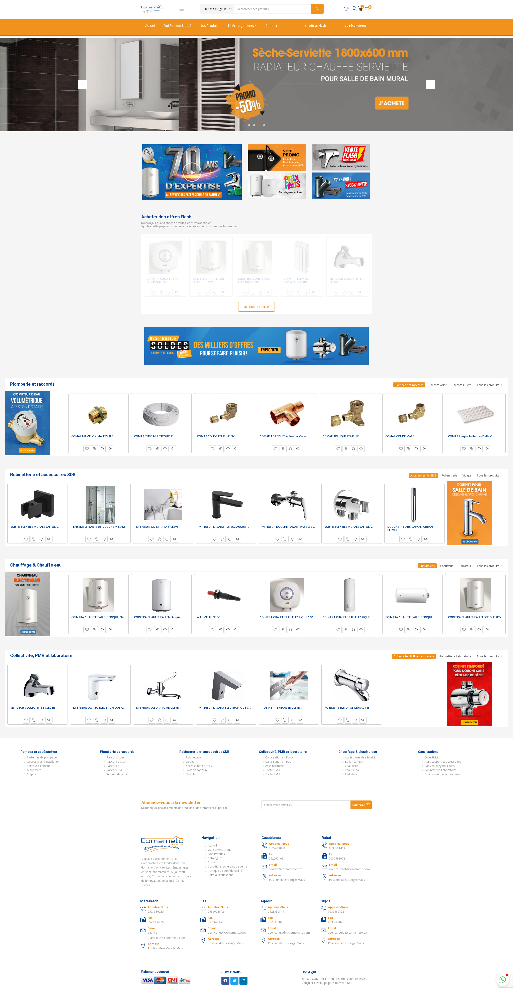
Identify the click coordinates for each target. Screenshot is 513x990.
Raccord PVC (114, 770)
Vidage (467, 475)
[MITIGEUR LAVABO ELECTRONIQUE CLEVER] (100, 686)
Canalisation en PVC (278, 761)
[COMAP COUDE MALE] (413, 414)
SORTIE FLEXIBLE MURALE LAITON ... (35, 527)
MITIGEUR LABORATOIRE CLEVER (158, 707)
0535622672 (216, 911)
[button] (217, 8)
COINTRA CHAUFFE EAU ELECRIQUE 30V (208, 280)
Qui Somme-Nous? (178, 25)
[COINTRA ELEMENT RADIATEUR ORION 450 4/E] (302, 257)
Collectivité (431, 757)
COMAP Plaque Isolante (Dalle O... (471, 436)
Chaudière (351, 766)
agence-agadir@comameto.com (289, 932)
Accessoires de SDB (423, 475)
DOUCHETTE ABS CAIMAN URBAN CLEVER (410, 528)
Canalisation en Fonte (279, 757)
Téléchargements (241, 25)
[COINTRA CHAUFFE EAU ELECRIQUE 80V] (256, 257)
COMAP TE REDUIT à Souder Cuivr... (284, 436)
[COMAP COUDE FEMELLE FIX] (224, 414)
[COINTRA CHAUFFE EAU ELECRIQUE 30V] (211, 257)
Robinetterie (449, 475)
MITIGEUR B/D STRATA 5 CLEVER (158, 527)
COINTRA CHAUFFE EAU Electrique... (158, 617)
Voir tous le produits (256, 307)
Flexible (190, 774)
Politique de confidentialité (225, 871)
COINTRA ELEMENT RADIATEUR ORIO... (297, 280)
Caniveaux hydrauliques (439, 766)
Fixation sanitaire (197, 770)
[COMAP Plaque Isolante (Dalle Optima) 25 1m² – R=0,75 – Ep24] (475, 414)
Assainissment (274, 766)
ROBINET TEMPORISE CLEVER (282, 707)
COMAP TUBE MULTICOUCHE (153, 436)
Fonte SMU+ (273, 774)
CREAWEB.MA (342, 983)
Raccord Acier (437, 385)
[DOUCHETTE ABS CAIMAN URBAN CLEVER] (414, 505)
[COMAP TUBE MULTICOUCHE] (161, 414)
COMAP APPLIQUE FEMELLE (341, 436)
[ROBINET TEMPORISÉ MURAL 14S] (352, 686)
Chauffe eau (427, 566)
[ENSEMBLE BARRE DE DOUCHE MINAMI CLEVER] (100, 505)
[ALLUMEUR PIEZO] (224, 595)
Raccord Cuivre (461, 385)
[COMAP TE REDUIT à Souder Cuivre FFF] (287, 414)
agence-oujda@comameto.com (348, 932)
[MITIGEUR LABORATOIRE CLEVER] (163, 686)
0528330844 (276, 911)
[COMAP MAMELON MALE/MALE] (98, 414)
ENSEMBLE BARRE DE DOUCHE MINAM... (100, 527)
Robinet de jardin (117, 774)
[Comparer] (169, 292)
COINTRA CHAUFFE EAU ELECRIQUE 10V (162, 280)
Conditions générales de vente (227, 866)
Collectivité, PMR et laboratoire (414, 656)
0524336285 (156, 911)
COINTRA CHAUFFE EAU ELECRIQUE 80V (254, 280)
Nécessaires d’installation (43, 761)
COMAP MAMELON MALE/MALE (92, 436)
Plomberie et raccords (409, 385)
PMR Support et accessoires (442, 761)
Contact (271, 25)
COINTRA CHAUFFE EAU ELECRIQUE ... (348, 617)
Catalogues (215, 858)
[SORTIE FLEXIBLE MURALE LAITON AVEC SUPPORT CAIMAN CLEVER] (352, 505)
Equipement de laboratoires (442, 774)
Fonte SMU (272, 770)
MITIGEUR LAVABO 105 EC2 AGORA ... (224, 527)
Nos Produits (209, 25)
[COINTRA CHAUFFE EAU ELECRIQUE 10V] (165, 257)
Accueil (150, 25)
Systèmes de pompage (42, 757)
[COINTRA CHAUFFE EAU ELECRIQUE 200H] (413, 595)
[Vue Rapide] (176, 292)
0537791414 (337, 848)
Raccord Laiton (116, 761)
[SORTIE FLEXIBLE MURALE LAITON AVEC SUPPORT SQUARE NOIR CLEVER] (38, 505)
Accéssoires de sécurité (360, 757)
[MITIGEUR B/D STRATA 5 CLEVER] (163, 505)
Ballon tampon (354, 761)
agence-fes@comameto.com (227, 932)
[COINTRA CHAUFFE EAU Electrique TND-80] (161, 595)
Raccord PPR (114, 766)
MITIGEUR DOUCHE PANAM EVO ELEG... (288, 527)
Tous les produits (488, 385)
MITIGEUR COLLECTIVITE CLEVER (346, 280)
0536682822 (336, 911)
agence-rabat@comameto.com (349, 869)
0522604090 (277, 848)
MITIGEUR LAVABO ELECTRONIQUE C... (99, 707)
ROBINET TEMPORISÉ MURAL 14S (347, 707)
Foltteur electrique (38, 766)
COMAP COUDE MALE (399, 436)
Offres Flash (317, 25)
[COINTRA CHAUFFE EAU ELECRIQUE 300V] (350, 595)
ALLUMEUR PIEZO (208, 617)
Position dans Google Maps (287, 880)
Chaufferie (446, 566)
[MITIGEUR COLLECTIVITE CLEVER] (348, 257)
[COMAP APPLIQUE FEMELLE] (350, 414)
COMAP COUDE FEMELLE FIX (216, 436)
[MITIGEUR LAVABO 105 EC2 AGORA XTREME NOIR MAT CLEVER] (226, 505)
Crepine (32, 774)
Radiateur (465, 566)
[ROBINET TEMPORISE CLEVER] (289, 686)
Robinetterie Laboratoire (455, 656)
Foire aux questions (220, 875)
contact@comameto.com (285, 869)
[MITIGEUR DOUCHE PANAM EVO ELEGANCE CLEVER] (289, 505)
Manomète (34, 770)
